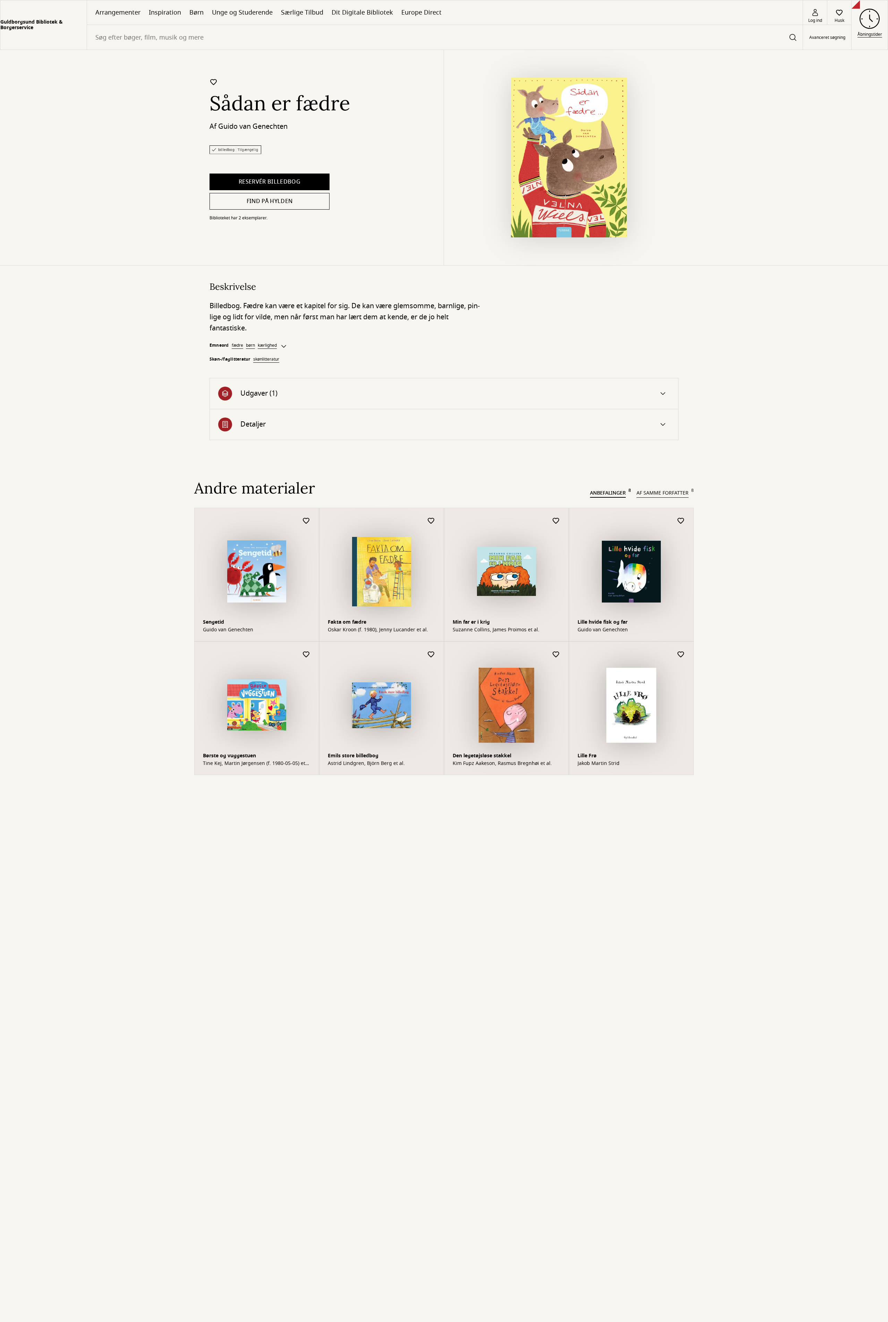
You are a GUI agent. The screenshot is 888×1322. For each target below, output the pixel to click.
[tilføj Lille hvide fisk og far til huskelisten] (681, 521)
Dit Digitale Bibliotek (362, 12)
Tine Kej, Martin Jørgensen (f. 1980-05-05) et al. (254, 763)
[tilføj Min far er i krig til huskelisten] (556, 521)
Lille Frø (587, 755)
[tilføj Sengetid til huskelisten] (306, 521)
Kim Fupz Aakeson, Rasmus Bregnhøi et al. (502, 763)
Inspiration (165, 12)
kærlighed (267, 345)
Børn (196, 12)
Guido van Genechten (253, 126)
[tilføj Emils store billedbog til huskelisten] (431, 654)
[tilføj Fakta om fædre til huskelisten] (431, 521)
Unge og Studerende (242, 12)
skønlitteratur (266, 359)
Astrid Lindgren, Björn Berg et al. (366, 763)
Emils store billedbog (353, 755)
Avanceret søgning (827, 37)
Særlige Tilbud (302, 12)
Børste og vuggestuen (229, 755)
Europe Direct (421, 12)
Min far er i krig (471, 622)
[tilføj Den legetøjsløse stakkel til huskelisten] (556, 654)
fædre (237, 345)
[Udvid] (284, 346)
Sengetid (213, 622)
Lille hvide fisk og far (602, 622)
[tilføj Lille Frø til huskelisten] (681, 654)
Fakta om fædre (347, 622)
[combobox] (445, 37)
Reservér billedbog (269, 182)
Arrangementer (117, 12)
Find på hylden (269, 201)
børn (250, 345)
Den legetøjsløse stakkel (482, 755)
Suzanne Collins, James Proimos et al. (496, 630)
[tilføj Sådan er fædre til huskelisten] (214, 82)
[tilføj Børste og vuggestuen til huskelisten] (306, 654)
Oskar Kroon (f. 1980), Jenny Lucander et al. (378, 630)
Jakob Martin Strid (599, 763)
